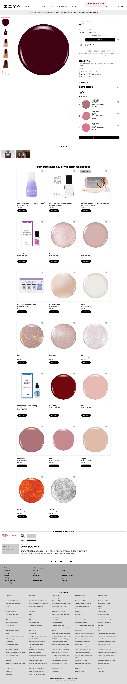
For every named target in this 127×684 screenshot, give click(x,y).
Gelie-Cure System (67, 575)
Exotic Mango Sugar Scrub (36, 644)
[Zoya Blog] (71, 561)
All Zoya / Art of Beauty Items (37, 674)
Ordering (6, 575)
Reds (53, 608)
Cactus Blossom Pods (35, 627)
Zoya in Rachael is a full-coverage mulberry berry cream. (97, 64)
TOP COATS (9, 595)
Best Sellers (78, 614)
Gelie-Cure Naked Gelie (81, 647)
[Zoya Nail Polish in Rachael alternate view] (5, 32)
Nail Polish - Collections (58, 611)
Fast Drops (32, 611)
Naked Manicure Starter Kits (36, 671)
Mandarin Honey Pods (81, 622)
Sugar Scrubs (32, 647)
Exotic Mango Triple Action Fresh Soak (107, 633)
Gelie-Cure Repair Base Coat (13, 638)
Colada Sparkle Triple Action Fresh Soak (61, 633)
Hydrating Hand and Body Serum (61, 647)
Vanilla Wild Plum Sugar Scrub (37, 641)
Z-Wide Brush (9, 641)
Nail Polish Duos (102, 598)
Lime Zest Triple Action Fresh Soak (15, 636)
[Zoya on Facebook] (51, 561)
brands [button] (35, 6)
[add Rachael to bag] (118, 39)
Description (85, 61)
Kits (30, 598)
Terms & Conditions (9, 580)
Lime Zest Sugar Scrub (12, 644)
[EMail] (90, 45)
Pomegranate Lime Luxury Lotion (107, 660)
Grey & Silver (32, 630)
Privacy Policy (8, 583)
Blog (74, 6)
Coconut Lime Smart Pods (59, 606)
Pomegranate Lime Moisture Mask (61, 655)
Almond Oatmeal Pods (81, 619)
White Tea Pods (10, 625)
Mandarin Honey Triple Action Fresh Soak (61, 636)
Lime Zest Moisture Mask (12, 655)
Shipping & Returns (9, 578)
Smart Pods (9, 671)
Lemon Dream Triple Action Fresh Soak (107, 636)
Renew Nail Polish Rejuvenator (14, 617)
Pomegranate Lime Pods (35, 625)
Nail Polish (82, 68)
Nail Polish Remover (80, 666)
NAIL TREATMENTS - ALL (35, 638)
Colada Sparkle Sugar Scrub (59, 641)
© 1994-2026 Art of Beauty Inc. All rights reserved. (63, 679)
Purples (77, 611)
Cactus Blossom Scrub (12, 649)
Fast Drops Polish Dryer (12, 614)
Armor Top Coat (102, 611)
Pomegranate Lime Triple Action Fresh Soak (38, 636)
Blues (30, 614)
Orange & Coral (33, 633)
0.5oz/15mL (87, 31)
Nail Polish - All (102, 608)
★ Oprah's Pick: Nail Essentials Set (15, 647)
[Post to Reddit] (86, 45)
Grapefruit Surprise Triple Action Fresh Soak (84, 636)
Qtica (63, 578)
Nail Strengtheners (80, 595)
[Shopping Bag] (122, 6)
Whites (54, 630)
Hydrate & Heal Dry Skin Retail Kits (61, 627)
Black (76, 617)
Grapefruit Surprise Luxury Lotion (38, 663)
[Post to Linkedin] (88, 45)
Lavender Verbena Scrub (104, 649)
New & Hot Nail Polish (80, 600)
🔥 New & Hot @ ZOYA (80, 638)
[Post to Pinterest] (83, 45)
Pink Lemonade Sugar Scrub (13, 608)
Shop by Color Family (103, 614)
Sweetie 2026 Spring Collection (83, 603)
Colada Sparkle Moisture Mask (83, 652)
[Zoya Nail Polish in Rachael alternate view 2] (5, 43)
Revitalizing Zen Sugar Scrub (36, 649)
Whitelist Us (36, 575)
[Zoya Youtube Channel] (60, 561)
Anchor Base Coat (11, 611)
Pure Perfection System (58, 657)
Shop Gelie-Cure (79, 627)
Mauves (100, 630)
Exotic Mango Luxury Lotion (59, 660)
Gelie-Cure (9, 674)
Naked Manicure (66, 573)
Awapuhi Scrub (102, 647)
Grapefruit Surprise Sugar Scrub (60, 644)
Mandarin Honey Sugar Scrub (82, 641)
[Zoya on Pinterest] (75, 561)
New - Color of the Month (104, 603)
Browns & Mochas (57, 617)
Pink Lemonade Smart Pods (82, 606)
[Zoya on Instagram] (56, 561)
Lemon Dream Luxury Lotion (59, 663)
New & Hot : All (56, 600)
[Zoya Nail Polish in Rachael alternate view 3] (5, 53)
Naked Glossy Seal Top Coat (36, 668)
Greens (31, 617)
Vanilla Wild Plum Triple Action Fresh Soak (84, 633)
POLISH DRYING (56, 595)
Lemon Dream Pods (34, 622)
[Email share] (90, 45)
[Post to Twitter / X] (81, 45)
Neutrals (100, 606)
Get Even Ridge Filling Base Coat (60, 614)
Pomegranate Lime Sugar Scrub (106, 641)
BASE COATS (32, 595)
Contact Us (7, 570)
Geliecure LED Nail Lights (35, 660)
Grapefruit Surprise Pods (104, 622)
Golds (30, 619)
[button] (12, 6)
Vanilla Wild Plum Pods (12, 622)
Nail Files (54, 666)
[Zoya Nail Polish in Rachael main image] (5, 22)
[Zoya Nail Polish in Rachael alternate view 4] (5, 63)
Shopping (35, 578)
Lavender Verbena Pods (12, 627)
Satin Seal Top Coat (57, 668)
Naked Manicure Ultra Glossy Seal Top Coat (15, 652)
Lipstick (8, 606)
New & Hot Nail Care (103, 600)
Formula (83, 82)
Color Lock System (103, 595)
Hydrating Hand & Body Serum (60, 652)
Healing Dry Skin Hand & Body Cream (61, 638)
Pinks (30, 608)
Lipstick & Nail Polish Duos (13, 600)
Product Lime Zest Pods (58, 625)
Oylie (63, 583)
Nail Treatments (102, 666)
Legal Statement (37, 573)
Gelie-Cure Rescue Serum (13, 630)
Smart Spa (65, 580)
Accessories (9, 598)
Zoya (63, 570)
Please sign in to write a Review (9, 536)
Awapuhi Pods (56, 619)
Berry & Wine (78, 630)
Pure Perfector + (33, 657)
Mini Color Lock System (104, 617)
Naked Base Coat (33, 666)
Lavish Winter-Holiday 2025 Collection (38, 603)
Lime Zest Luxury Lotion (81, 660)
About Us (35, 570)
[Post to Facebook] (79, 45)
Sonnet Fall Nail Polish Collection (38, 600)
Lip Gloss (77, 608)
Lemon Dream (78, 644)
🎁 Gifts (100, 627)
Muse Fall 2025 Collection (13, 603)
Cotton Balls (101, 657)
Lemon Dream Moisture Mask (106, 655)
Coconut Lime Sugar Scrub (36, 606)
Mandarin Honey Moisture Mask (37, 655)
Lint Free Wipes (10, 668)
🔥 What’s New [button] (47, 6)
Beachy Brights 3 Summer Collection (61, 603)
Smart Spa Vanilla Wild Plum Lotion (15, 663)
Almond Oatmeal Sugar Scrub (83, 649)
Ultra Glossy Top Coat (12, 666)
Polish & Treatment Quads (82, 598)
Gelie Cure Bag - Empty (104, 663)
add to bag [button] (95, 39)
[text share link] (93, 45)
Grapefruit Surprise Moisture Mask (84, 655)
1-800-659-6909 (37, 580)
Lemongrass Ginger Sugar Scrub (60, 649)
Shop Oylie (101, 638)
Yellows (8, 619)
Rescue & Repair (56, 598)
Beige (7, 633)
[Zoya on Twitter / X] (66, 561)
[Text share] (93, 45)
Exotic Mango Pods (57, 622)
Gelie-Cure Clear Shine (35, 652)
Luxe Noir (100, 625)
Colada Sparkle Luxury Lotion (83, 663)
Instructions (86, 87)
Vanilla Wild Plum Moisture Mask (107, 652)
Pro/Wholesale (62, 6)
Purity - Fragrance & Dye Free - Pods (84, 625)
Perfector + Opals (10, 657)
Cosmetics (101, 668)
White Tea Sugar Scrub (104, 644)
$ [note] (94, 106)
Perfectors (8, 660)
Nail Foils (77, 668)
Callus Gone (101, 671)
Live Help (6, 573)
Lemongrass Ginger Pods (104, 619)
